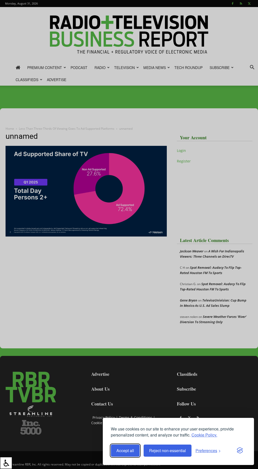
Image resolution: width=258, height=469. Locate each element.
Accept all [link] (125, 450)
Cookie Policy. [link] (204, 435)
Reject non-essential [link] (167, 450)
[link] (6, 463)
